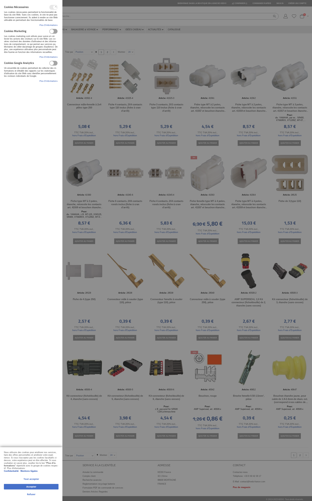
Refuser (31, 494)
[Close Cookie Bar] (56, 6)
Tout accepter (31, 479)
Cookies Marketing (53, 31)
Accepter (31, 486)
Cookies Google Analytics (53, 63)
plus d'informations (48, 25)
